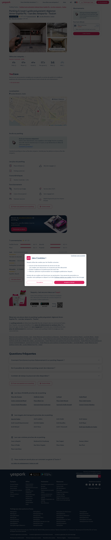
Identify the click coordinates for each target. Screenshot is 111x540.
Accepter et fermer (69, 282)
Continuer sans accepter (78, 255)
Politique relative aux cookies (63, 277)
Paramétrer (40, 282)
